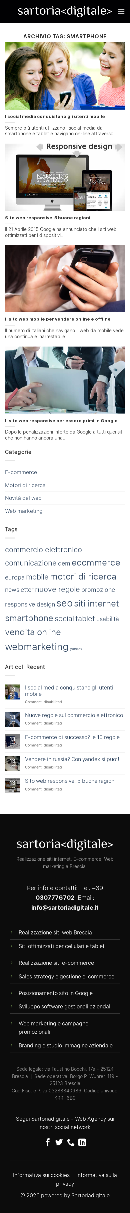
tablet (85, 618)
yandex (76, 649)
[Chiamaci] (71, 1143)
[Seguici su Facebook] (48, 1143)
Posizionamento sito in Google (56, 993)
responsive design (30, 604)
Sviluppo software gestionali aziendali (65, 1006)
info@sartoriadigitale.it (65, 907)
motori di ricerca (83, 576)
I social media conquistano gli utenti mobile (55, 116)
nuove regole (57, 589)
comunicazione (31, 563)
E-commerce (21, 472)
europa (15, 577)
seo (64, 603)
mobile (37, 577)
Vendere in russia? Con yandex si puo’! (72, 759)
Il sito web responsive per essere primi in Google (61, 420)
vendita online (33, 632)
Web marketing (24, 511)
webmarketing (37, 646)
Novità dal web (23, 498)
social (64, 618)
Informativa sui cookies (41, 1175)
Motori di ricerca (25, 485)
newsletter (19, 589)
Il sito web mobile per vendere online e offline (58, 319)
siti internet (96, 603)
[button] (121, 11)
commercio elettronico (43, 549)
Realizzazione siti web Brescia (55, 932)
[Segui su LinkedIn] (82, 1143)
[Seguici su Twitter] (59, 1143)
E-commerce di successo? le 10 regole (72, 737)
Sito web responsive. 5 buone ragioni (47, 217)
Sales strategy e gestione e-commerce (66, 976)
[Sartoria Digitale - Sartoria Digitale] (65, 11)
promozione (98, 589)
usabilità (107, 618)
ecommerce (96, 562)
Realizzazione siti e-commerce (56, 963)
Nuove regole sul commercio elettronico (74, 715)
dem (64, 563)
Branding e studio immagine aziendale (66, 1045)
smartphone (29, 618)
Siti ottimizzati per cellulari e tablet (62, 946)
